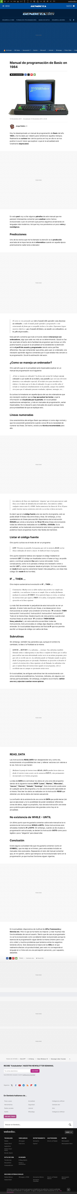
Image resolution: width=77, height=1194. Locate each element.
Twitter (70, 20)
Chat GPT (23, 1059)
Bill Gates (17, 50)
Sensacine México (38, 1177)
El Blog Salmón (23, 1160)
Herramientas (8, 1104)
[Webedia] (9, 1132)
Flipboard (31, 75)
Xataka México (8, 1177)
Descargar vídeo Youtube (58, 1059)
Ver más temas (10, 1116)
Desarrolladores (58, 20)
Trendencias (7, 1160)
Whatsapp (59, 50)
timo (53, 1108)
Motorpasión (65, 1141)
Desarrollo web (8, 20)
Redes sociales (8, 1108)
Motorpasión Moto (67, 1143)
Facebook (73, 20)
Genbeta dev (38, 13)
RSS (27, 1084)
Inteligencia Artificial (58, 1112)
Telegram (23, 1084)
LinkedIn (35, 1084)
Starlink (35, 50)
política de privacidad (29, 1075)
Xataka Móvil (8, 1143)
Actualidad (31, 1101)
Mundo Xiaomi (8, 1153)
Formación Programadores (26, 20)
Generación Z (27, 50)
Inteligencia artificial (58, 1101)
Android (51, 50)
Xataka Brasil (8, 1179)
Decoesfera (7, 1162)
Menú (7, 6)
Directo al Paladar (52, 1141)
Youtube (19, 1084)
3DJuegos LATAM (24, 1177)
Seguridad (31, 1104)
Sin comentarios (18, 74)
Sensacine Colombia (36, 1180)
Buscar (70, 1124)
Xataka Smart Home (8, 1149)
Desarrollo (40, 958)
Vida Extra (22, 1143)
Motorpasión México (65, 1177)
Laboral (30, 1108)
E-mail (34, 75)
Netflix (6, 1112)
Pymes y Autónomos (22, 1163)
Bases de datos (44, 20)
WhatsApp (31, 1112)
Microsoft (43, 50)
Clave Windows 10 (42, 1059)
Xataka (6, 1141)
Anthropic (9, 50)
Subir (67, 1132)
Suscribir (35, 1071)
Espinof (35, 1143)
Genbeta (38, 6)
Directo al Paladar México (52, 1177)
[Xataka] (1, 1)
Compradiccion (8, 1165)
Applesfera (7, 1146)
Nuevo (69, 6)
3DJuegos (22, 1141)
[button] (21, 126)
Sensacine (36, 1141)
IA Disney (31, 1059)
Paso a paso (8, 1101)
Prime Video (68, 50)
